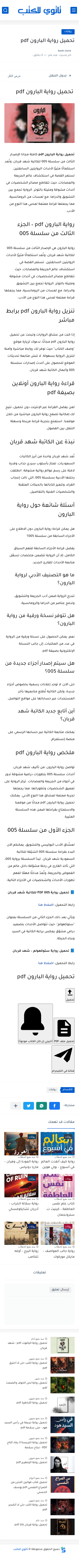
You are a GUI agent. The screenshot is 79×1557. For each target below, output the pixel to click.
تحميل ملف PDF (64, 1041)
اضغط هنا (46, 905)
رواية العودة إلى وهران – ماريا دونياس (21, 1165)
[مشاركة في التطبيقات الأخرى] (15, 1106)
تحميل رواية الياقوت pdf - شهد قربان (27, 1346)
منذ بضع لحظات (62, 1156)
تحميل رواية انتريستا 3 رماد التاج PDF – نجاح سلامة (27, 1445)
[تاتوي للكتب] (39, 10)
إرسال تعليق (60, 1289)
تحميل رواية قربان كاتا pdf (30, 1525)
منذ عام (40, 1520)
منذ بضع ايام (37, 1338)
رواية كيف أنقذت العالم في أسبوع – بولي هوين (58, 1165)
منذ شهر (39, 1378)
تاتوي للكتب (20, 1549)
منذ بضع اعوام (36, 1477)
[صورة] (62, 1345)
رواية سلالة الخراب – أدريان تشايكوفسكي (23, 1206)
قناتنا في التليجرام (63, 1071)
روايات (68, 31)
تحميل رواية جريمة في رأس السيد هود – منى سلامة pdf (25, 1425)
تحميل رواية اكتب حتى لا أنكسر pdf (28, 1507)
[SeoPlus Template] (63, 1550)
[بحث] (5, 10)
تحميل (70, 1000)
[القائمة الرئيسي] (73, 10)
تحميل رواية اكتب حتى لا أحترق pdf (28, 1366)
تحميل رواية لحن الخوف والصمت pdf (26, 1386)
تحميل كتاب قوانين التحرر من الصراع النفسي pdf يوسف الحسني (29, 1487)
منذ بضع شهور (36, 1358)
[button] (54, 1106)
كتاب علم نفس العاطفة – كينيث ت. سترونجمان (60, 1209)
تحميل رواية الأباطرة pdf (31, 1403)
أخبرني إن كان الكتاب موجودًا (35, 1041)
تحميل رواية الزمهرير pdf (31, 1462)
